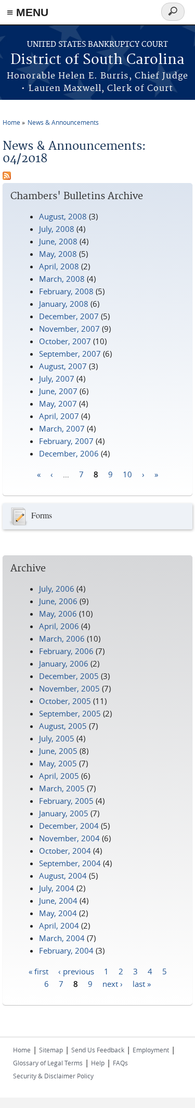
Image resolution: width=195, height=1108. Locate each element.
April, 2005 (59, 776)
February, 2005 (66, 801)
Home (11, 122)
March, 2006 (62, 638)
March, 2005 (62, 788)
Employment (151, 1050)
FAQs (120, 1063)
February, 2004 (66, 950)
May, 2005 (58, 763)
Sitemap (51, 1050)
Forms (41, 515)
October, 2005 (65, 701)
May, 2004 (58, 913)
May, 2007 (58, 403)
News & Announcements (63, 122)
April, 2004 (59, 925)
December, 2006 (69, 453)
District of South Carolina (97, 60)
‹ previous (76, 971)
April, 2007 (59, 416)
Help (98, 1063)
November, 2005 (69, 688)
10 (127, 473)
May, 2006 (58, 613)
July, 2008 (56, 229)
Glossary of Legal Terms (48, 1063)
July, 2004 (56, 888)
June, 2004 (58, 900)
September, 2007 (70, 353)
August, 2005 (63, 726)
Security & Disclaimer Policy (53, 1076)
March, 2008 (62, 278)
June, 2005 (58, 751)
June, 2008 (58, 241)
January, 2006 (63, 663)
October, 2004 (65, 850)
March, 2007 (62, 428)
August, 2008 (63, 216)
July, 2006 (56, 588)
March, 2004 (62, 938)
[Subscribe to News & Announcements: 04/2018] (7, 177)
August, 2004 (63, 875)
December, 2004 (69, 825)
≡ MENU (27, 12)
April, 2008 (59, 266)
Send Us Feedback (97, 1050)
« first (38, 971)
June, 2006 (58, 601)
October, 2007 (65, 341)
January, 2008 (63, 303)
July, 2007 (56, 378)
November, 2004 (69, 838)
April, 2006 (59, 626)
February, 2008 (66, 291)
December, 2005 (69, 676)
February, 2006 (66, 651)
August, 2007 (63, 366)
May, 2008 (58, 254)
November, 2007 (69, 328)
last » (142, 983)
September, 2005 (70, 713)
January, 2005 (63, 813)
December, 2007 (69, 316)
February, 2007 (66, 441)
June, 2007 (58, 391)
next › (112, 983)
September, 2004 (70, 863)
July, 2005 (56, 738)
